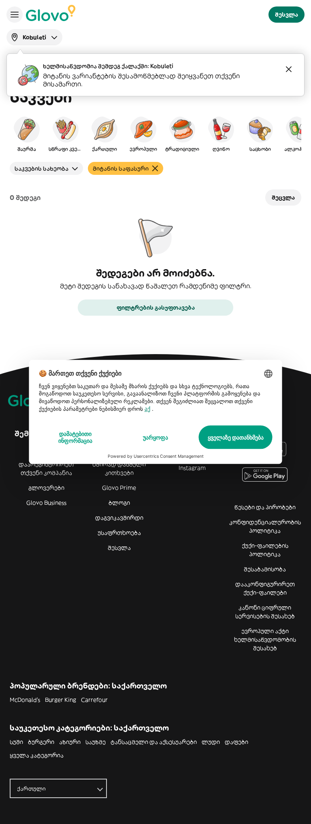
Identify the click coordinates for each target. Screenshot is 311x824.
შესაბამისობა (265, 569)
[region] (155, 133)
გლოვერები (46, 487)
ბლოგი (119, 502)
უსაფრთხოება (119, 532)
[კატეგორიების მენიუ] (14, 14)
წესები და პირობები (265, 507)
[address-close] (289, 69)
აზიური (70, 741)
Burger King (60, 699)
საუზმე (95, 741)
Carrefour (94, 699)
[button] (27, 133)
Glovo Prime (119, 487)
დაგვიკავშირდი (119, 517)
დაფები (236, 741)
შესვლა (119, 547)
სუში (16, 741)
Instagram (192, 467)
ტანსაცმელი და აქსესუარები (154, 741)
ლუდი (211, 741)
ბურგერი (41, 741)
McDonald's (25, 699)
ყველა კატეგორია (37, 755)
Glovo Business (46, 502)
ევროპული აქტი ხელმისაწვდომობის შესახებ (265, 639)
